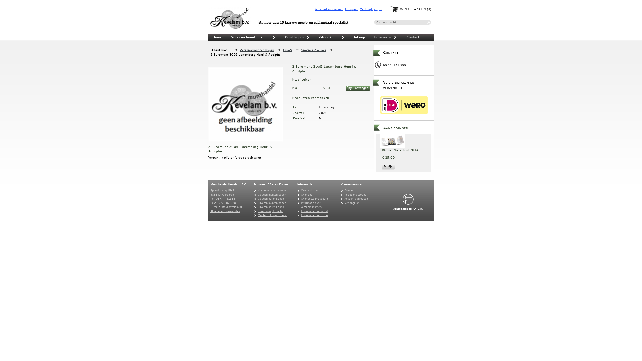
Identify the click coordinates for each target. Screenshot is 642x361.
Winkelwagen (413, 9)
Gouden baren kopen (271, 198)
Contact (413, 37)
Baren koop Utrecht (270, 211)
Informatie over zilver (314, 215)
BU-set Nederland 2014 (400, 150)
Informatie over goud (314, 211)
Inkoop (359, 37)
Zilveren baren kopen (271, 207)
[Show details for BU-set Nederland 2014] (392, 141)
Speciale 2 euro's (313, 50)
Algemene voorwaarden (225, 211)
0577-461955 (394, 65)
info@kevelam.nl (231, 207)
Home (217, 37)
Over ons (306, 194)
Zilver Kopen (332, 37)
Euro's (287, 50)
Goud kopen (297, 37)
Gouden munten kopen (272, 194)
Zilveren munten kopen (272, 203)
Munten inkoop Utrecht (272, 215)
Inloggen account (355, 194)
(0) (379, 9)
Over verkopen (310, 190)
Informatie (385, 37)
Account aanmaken (329, 9)
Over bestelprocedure (314, 198)
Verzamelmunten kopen (253, 37)
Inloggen (351, 9)
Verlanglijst (368, 9)
